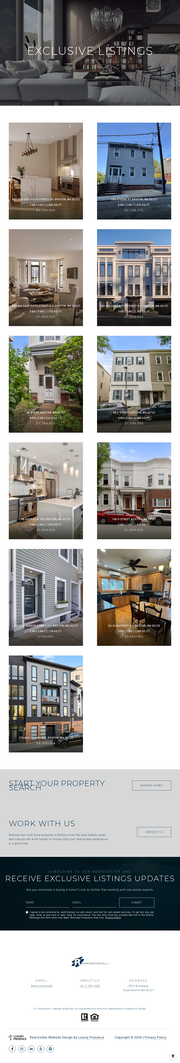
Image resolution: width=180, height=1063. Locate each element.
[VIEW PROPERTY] (46, 164)
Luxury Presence (91, 1037)
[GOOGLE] (50, 1048)
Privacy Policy (113, 917)
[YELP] (40, 1048)
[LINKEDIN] (31, 1048)
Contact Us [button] (154, 832)
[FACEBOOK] (12, 1048)
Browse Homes (151, 785)
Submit (136, 902)
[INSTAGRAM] (21, 1048)
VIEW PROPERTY (46, 171)
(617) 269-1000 (90, 986)
